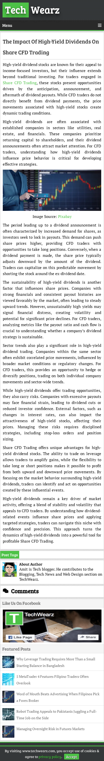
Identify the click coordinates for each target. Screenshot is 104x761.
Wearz (32, 9)
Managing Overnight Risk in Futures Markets (50, 728)
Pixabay (65, 216)
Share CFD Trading (20, 82)
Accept (71, 756)
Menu (7, 25)
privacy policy (50, 756)
